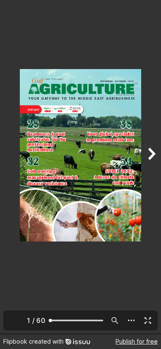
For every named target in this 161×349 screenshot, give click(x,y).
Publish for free (137, 341)
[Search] (115, 320)
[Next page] (151, 167)
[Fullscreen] (148, 320)
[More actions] (131, 320)
